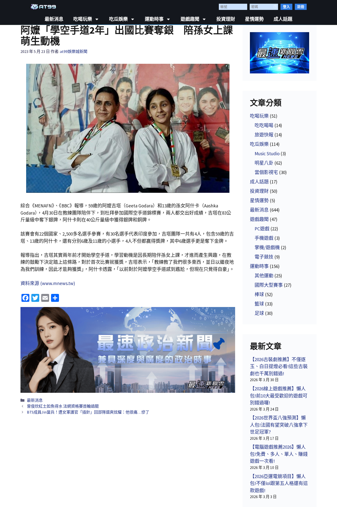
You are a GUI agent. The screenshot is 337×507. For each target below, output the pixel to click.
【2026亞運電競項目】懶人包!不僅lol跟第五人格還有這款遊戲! (279, 483)
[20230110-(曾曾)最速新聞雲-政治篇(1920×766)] (127, 350)
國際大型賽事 (269, 285)
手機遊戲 (264, 238)
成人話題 (283, 19)
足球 (259, 313)
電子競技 (264, 257)
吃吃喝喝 (264, 125)
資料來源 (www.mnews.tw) (47, 283)
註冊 (300, 6)
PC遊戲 (262, 229)
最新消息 (54, 19)
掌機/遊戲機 (267, 247)
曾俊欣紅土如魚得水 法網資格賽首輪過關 (63, 406)
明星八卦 (264, 163)
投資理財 (225, 19)
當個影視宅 (266, 172)
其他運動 (264, 276)
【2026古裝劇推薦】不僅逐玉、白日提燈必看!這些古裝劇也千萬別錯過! (279, 366)
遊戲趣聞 (190, 19)
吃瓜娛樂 (118, 19)
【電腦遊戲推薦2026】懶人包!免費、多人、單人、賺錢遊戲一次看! (279, 454)
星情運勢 (254, 19)
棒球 (259, 294)
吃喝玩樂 (82, 19)
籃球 (259, 304)
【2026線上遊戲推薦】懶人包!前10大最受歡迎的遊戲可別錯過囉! (278, 396)
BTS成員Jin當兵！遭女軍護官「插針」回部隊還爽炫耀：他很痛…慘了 (88, 412)
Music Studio (267, 153)
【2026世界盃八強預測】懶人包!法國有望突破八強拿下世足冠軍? (279, 425)
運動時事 (154, 19)
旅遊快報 (264, 135)
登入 (286, 6)
